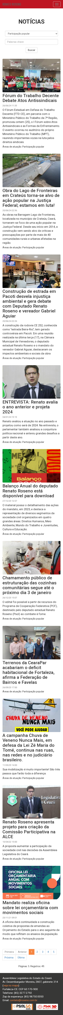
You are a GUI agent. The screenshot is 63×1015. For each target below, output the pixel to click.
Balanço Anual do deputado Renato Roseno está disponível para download (30, 490)
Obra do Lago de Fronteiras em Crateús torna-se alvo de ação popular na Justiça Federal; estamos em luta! (31, 198)
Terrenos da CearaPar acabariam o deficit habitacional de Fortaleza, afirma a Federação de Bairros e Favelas (29, 672)
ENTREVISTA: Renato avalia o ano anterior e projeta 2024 (30, 406)
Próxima (9, 957)
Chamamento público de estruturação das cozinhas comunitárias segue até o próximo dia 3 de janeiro (29, 585)
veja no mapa (10, 985)
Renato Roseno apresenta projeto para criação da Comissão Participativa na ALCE (29, 829)
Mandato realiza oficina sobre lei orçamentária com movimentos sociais (30, 907)
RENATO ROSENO (12, 4)
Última (21, 957)
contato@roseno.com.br (23, 1000)
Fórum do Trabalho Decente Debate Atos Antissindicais (31, 98)
